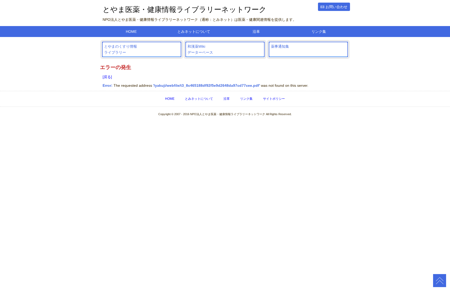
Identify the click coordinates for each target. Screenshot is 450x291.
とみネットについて (193, 31)
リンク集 (318, 31)
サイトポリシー (274, 99)
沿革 (256, 31)
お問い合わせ (336, 7)
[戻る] (107, 77)
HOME (131, 31)
